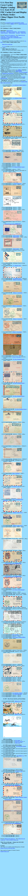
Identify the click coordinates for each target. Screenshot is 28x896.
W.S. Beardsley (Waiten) (17, 693)
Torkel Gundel (16, 235)
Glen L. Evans (15, 150)
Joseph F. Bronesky (16, 111)
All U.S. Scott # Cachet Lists (12, 36)
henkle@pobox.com (23, 23)
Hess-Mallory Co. (20, 755)
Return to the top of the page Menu (8, 848)
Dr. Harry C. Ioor (15, 486)
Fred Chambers (15, 634)
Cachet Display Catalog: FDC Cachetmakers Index (11, 37)
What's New (23, 32)
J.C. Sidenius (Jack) (17, 265)
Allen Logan (17, 742)
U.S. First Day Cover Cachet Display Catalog (14, 22)
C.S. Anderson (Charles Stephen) (19, 85)
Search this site (10, 30)
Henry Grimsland (15, 473)
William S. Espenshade (17, 279)
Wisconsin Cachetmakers (12, 31)
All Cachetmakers (21, 31)
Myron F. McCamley (16, 356)
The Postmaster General (21, 746)
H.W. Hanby (17, 740)
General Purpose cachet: (13, 563)
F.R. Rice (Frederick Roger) (18, 359)
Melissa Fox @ (18, 701)
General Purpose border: (13, 223)
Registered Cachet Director (7, 73)
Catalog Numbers (4, 32)
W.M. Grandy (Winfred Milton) (18, 637)
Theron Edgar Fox (17, 183)
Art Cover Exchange (23, 72)
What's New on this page (7, 44)
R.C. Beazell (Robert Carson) (18, 167)
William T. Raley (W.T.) (18, 512)
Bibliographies (12, 32)
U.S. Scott (4, 46)
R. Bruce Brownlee (18, 694)
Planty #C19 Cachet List (10, 35)
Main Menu (3, 31)
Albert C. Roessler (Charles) (21, 797)
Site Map (18, 32)
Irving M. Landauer (19, 741)
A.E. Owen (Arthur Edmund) (18, 589)
